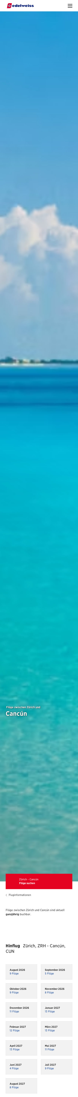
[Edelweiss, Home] (20, 5)
